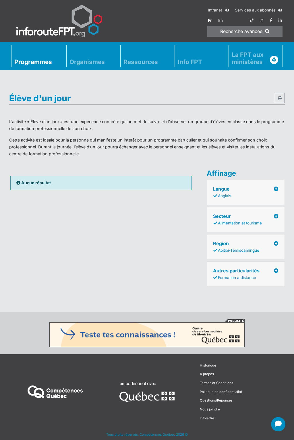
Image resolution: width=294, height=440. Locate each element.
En (220, 20)
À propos (207, 374)
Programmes (33, 61)
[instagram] (261, 20)
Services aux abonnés (256, 10)
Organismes (87, 61)
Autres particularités (236, 274)
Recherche (241, 31)
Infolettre (207, 418)
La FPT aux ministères (248, 58)
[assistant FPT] (278, 424)
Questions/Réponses (216, 400)
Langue (222, 192)
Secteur (237, 219)
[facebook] (271, 20)
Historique (208, 365)
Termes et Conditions (216, 383)
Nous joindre (210, 409)
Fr (210, 20)
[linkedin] (280, 20)
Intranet (215, 10)
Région (236, 247)
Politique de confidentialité (221, 392)
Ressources (140, 61)
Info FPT (190, 61)
